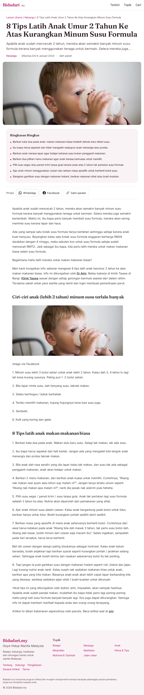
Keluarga (30, 17)
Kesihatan (89, 650)
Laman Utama (14, 17)
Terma (26, 669)
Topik (127, 5)
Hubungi (20, 664)
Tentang (7, 664)
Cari (138, 5)
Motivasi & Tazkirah (64, 655)
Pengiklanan (35, 664)
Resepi (56, 645)
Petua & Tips (121, 650)
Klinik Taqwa (29, 278)
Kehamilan (58, 650)
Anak (117, 645)
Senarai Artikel (11, 669)
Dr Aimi (81, 273)
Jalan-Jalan (90, 655)
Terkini (115, 5)
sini (111, 611)
